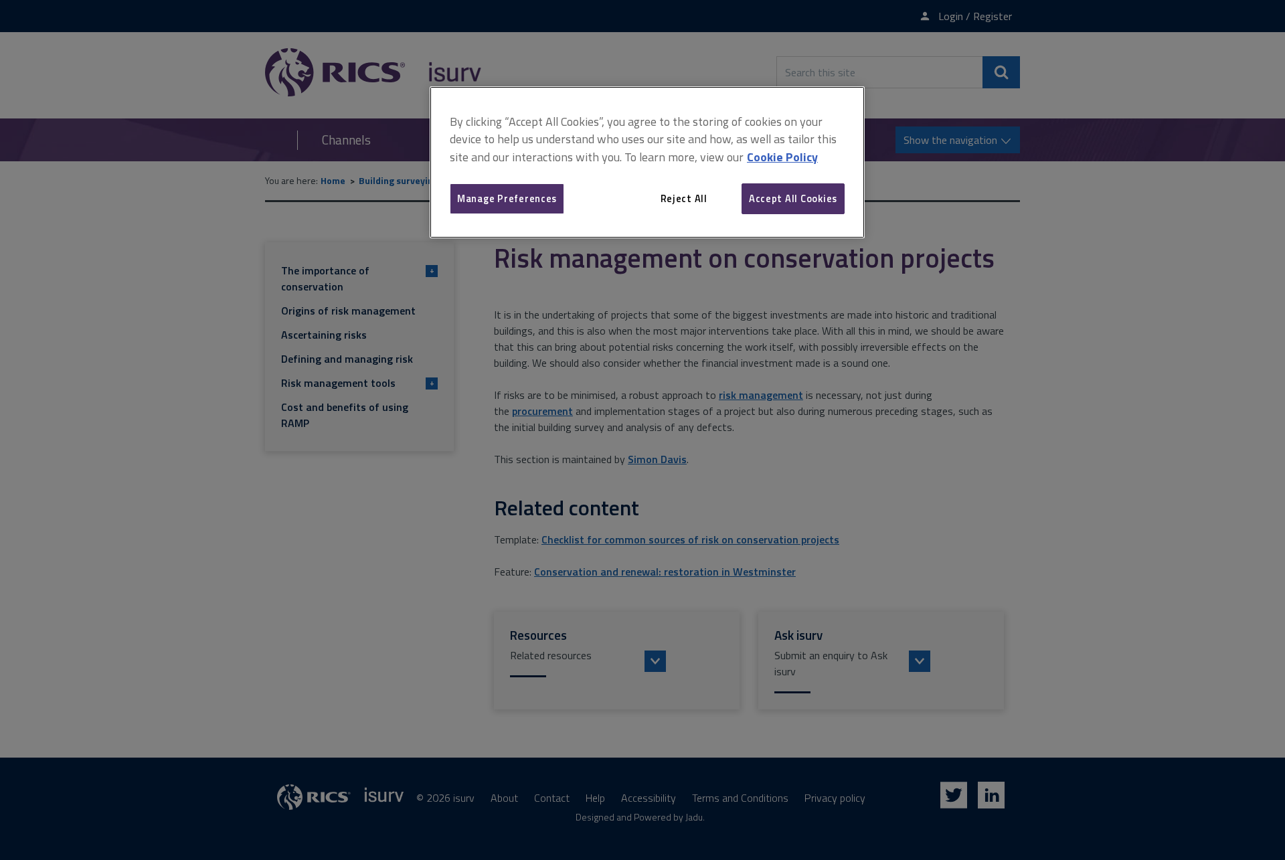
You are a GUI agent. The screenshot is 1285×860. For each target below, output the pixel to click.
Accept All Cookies (793, 198)
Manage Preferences (507, 198)
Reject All (684, 198)
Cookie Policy (782, 157)
